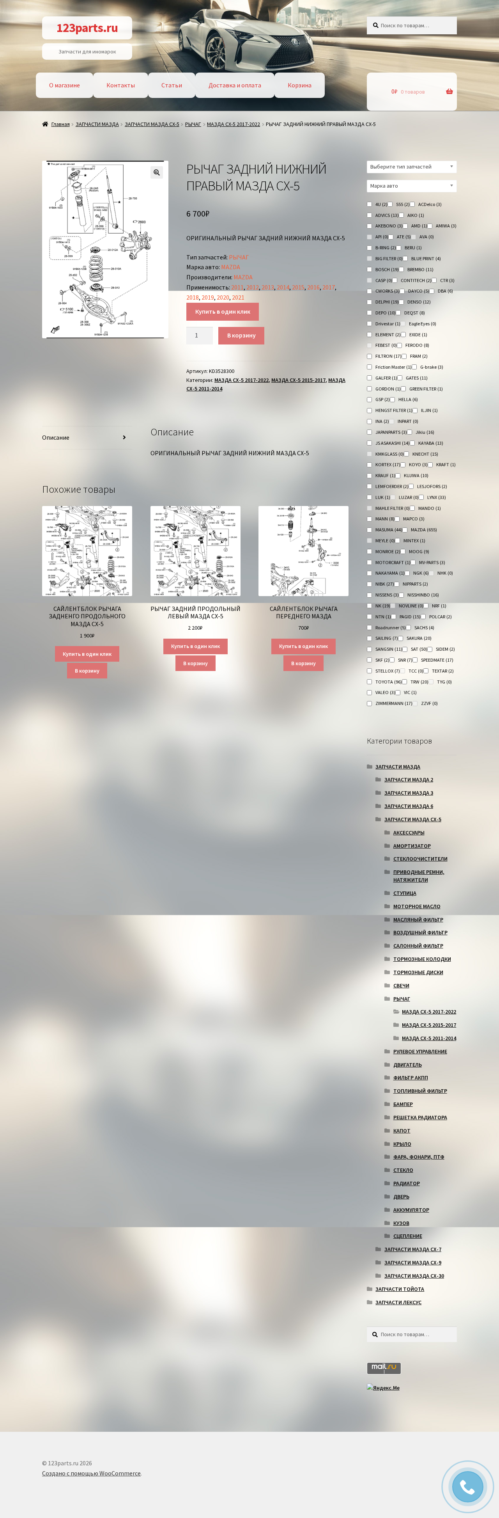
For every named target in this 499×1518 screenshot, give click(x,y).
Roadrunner (390, 627)
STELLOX (387, 671)
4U (381, 204)
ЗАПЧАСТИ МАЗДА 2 (408, 779)
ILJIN (429, 410)
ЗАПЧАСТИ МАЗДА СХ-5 (152, 124)
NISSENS (387, 595)
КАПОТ (402, 1130)
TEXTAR (443, 671)
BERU (413, 247)
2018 (192, 297)
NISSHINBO (423, 595)
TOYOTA (388, 682)
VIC (410, 692)
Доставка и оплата (235, 85)
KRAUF (385, 475)
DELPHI (387, 302)
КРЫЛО (402, 1143)
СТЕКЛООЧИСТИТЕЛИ (420, 858)
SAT (419, 649)
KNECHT (425, 454)
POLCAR (440, 617)
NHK (445, 573)
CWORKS (387, 291)
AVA (426, 237)
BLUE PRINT (426, 258)
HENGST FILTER (393, 410)
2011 (237, 287)
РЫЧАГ (193, 124)
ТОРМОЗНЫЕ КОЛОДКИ (422, 958)
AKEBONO (389, 226)
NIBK (384, 584)
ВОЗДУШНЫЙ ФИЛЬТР (420, 932)
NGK (421, 573)
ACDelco (430, 204)
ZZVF (429, 703)
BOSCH (387, 269)
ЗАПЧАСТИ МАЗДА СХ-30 (414, 1275)
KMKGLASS (389, 454)
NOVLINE (411, 606)
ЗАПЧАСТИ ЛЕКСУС (398, 1302)
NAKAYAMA (390, 573)
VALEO (385, 692)
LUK (382, 497)
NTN (383, 617)
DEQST (414, 313)
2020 (223, 297)
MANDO (429, 508)
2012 (252, 287)
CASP (383, 280)
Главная (60, 124)
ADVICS (387, 215)
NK (382, 606)
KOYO (418, 464)
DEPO (385, 313)
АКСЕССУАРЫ (409, 832)
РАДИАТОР (406, 1183)
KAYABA (430, 443)
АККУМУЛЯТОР (411, 1209)
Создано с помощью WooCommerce (91, 1473)
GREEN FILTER (426, 389)
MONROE (387, 551)
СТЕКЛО (403, 1170)
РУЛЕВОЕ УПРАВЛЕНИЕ (420, 1051)
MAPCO (414, 519)
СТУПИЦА (404, 893)
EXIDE (418, 334)
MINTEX (414, 540)
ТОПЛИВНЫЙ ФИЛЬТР (420, 1090)
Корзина (299, 85)
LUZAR (409, 497)
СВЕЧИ (401, 985)
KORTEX (387, 464)
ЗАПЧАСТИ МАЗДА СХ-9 (412, 1262)
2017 (328, 287)
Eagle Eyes (422, 324)
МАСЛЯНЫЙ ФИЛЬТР (418, 919)
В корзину (241, 335)
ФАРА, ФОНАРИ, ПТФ (418, 1156)
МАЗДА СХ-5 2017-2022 (233, 124)
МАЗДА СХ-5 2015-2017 (298, 379)
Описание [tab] (55, 437)
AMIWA (446, 226)
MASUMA (388, 530)
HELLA (408, 399)
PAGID (410, 617)
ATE (404, 237)
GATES (417, 378)
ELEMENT (388, 334)
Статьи (171, 85)
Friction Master (393, 367)
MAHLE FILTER (392, 508)
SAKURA (419, 638)
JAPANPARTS (391, 432)
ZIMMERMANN (393, 703)
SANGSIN (388, 649)
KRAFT (446, 464)
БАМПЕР (403, 1104)
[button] (156, 172)
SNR (405, 660)
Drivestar (387, 324)
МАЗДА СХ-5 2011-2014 (429, 1038)
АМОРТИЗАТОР (412, 845)
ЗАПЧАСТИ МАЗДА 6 (408, 806)
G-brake (431, 367)
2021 (238, 297)
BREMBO (420, 269)
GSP (382, 399)
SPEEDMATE (437, 660)
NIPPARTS (415, 584)
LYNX (436, 497)
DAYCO (418, 291)
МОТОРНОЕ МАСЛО (417, 906)
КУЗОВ (401, 1223)
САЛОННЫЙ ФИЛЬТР (418, 945)
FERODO (417, 345)
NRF (439, 606)
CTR (447, 280)
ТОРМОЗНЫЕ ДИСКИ (418, 972)
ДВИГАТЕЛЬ (407, 1064)
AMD (419, 226)
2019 (208, 297)
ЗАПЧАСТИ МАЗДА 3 (408, 792)
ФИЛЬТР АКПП (410, 1077)
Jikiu (425, 432)
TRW (419, 682)
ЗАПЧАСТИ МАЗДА (97, 124)
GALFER (386, 378)
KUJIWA (416, 475)
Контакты (120, 85)
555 (403, 204)
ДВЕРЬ (401, 1196)
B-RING (385, 247)
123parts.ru (87, 28)
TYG (444, 682)
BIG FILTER (389, 258)
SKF (382, 660)
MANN (385, 519)
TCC (416, 671)
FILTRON (388, 356)
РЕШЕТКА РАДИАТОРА (420, 1117)
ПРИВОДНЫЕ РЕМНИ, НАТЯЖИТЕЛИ (418, 875)
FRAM (419, 356)
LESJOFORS (432, 486)
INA (382, 421)
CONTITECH (416, 280)
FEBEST (386, 345)
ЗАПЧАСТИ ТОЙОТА (399, 1289)
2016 (313, 287)
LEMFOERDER (392, 486)
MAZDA (230, 267)
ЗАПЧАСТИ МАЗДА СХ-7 (412, 1249)
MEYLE (385, 540)
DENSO (419, 302)
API (381, 237)
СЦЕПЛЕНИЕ (407, 1235)
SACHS (424, 627)
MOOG (419, 551)
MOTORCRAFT (393, 562)
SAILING (386, 638)
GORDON (388, 389)
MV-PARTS (432, 562)
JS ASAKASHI (392, 443)
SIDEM (445, 649)
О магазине (64, 85)
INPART (408, 421)
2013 (268, 287)
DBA (445, 291)
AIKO (415, 215)
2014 (283, 287)
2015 (298, 287)
